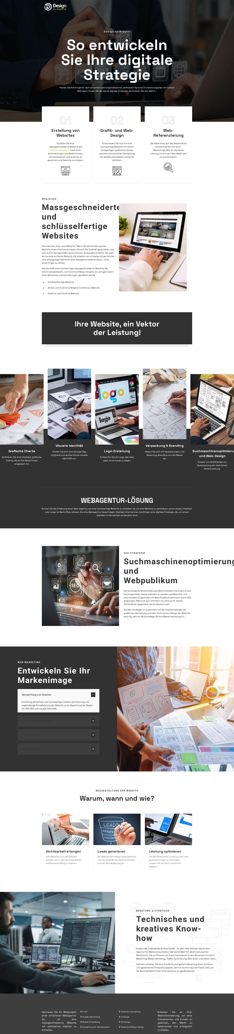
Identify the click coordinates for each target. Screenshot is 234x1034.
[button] (59, 693)
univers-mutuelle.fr (60, 150)
